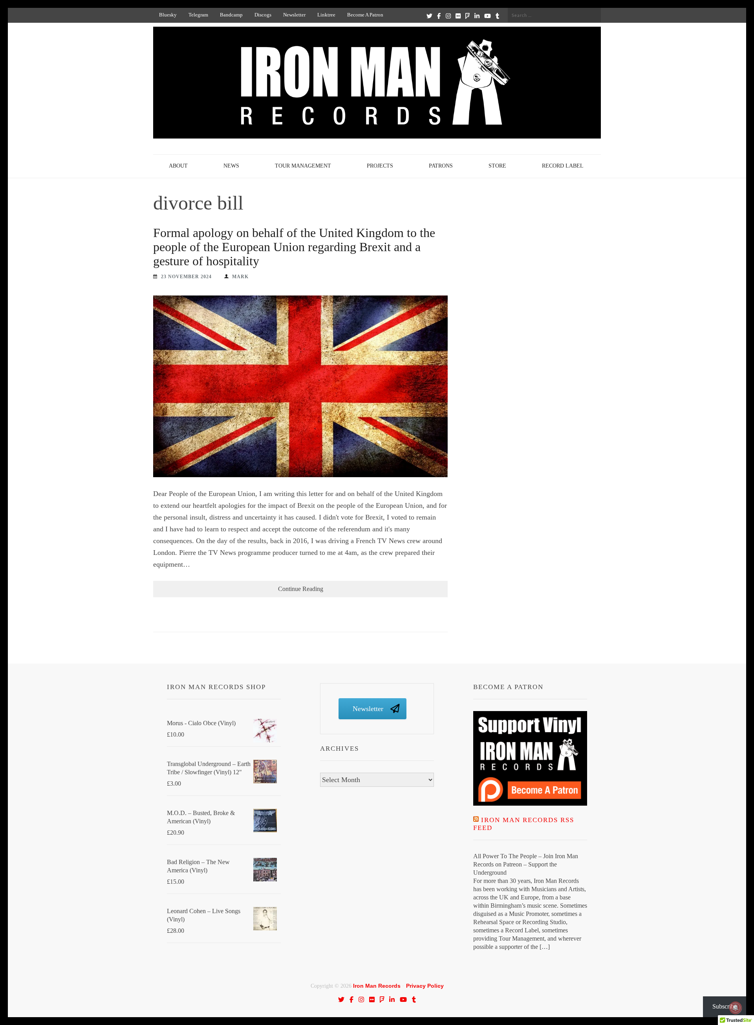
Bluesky (168, 15)
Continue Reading (300, 588)
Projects (380, 166)
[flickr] (458, 16)
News (231, 166)
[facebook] (439, 16)
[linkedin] (476, 16)
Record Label (563, 166)
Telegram (198, 15)
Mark (240, 276)
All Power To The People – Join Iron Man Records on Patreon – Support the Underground (525, 864)
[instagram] (448, 16)
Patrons (441, 166)
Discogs (262, 15)
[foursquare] (467, 16)
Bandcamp (231, 15)
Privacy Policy (425, 986)
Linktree (326, 15)
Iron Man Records (377, 986)
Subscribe (724, 1006)
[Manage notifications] (735, 1007)
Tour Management (303, 166)
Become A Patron (365, 15)
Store (497, 166)
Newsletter (294, 15)
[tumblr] (497, 16)
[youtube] (487, 16)
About (178, 166)
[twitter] (429, 16)
